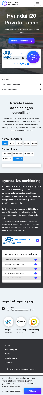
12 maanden (6, 154)
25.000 (26, 143)
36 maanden (28, 154)
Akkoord (32, 391)
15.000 (12, 143)
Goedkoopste (11, 358)
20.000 (19, 143)
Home (7, 345)
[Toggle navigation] (37, 3)
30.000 (34, 143)
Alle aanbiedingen (9, 89)
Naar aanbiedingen (20, 41)
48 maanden (6, 159)
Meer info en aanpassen (11, 391)
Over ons (8, 363)
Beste (7, 354)
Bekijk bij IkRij (20, 64)
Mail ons (10, 307)
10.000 (4, 143)
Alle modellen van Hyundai (22, 240)
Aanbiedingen (11, 349)
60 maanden (18, 159)
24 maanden (17, 154)
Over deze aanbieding (11, 84)
